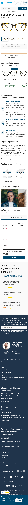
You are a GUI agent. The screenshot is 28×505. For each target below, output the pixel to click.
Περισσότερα (10, 500)
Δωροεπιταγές (5, 420)
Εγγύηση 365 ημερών (6, 398)
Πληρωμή (3, 364)
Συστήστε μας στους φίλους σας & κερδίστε (12, 418)
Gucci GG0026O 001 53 (10, 79)
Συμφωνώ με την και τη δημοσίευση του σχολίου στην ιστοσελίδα (13, 253)
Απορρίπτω (6, 503)
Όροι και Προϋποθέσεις (7, 372)
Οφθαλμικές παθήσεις (7, 434)
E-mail (5, 245)
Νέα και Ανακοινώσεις (7, 444)
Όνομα (5, 239)
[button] (4, 39)
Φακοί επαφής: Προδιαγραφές (9, 431)
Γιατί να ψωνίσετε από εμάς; (8, 463)
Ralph (14, 11)
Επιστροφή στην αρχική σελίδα (10, 490)
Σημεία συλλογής (5, 370)
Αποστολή (3, 367)
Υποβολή (14, 257)
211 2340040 (15, 351)
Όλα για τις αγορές (6, 362)
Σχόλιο (5, 228)
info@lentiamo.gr (16, 353)
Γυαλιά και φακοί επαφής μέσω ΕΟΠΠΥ (11, 441)
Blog (2, 460)
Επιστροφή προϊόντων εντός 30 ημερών (11, 396)
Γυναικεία (9, 11)
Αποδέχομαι (19, 500)
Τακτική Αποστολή (6, 410)
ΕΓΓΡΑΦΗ (14, 336)
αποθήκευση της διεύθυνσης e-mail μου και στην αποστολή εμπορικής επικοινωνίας (15, 331)
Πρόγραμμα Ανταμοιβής (7, 412)
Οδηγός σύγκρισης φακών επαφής (10, 446)
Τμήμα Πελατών (5, 401)
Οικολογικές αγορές (6, 423)
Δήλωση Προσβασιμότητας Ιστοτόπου (11, 375)
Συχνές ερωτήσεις (6, 390)
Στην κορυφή (21, 490)
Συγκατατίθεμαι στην (15, 331)
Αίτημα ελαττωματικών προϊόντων (10, 393)
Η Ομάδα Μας (4, 458)
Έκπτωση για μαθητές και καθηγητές (11, 415)
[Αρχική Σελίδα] (1, 11)
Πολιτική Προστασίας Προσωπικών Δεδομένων (13, 382)
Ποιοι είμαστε (4, 455)
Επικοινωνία (4, 465)
